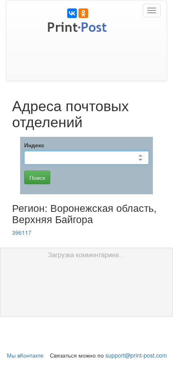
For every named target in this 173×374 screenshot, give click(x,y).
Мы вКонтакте (25, 355)
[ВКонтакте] (72, 13)
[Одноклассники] (83, 13)
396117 (21, 232)
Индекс (34, 145)
